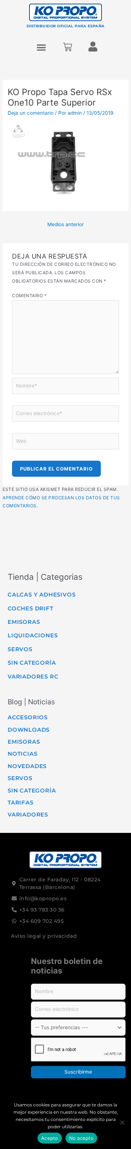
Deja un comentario (30, 113)
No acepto (81, 1138)
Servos (20, 649)
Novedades (27, 766)
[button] (41, 47)
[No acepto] (122, 1122)
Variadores (28, 814)
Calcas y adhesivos (41, 594)
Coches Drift (30, 608)
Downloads (28, 729)
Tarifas (20, 802)
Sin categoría (32, 662)
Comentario (29, 295)
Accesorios (28, 717)
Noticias (22, 753)
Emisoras (24, 621)
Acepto (49, 1138)
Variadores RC (33, 676)
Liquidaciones (32, 635)
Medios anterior (65, 224)
